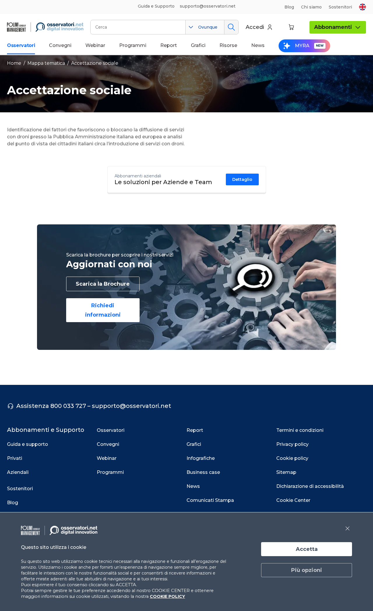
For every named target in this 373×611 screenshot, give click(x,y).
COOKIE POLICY (167, 596)
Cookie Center (293, 500)
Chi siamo (311, 7)
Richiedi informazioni (103, 310)
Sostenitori (340, 7)
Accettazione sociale (94, 63)
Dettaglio (242, 179)
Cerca (231, 27)
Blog (289, 7)
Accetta (307, 549)
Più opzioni (306, 570)
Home (14, 63)
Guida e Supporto (156, 6)
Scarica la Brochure (103, 284)
